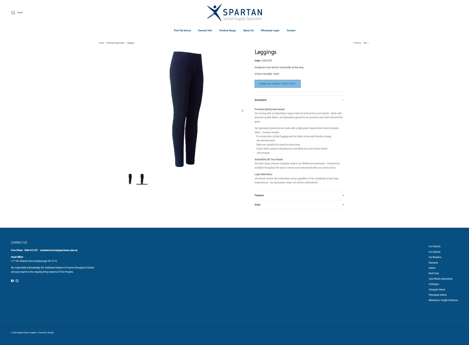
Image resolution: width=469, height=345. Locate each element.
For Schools (434, 251)
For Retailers (435, 257)
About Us (248, 30)
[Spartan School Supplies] (234, 12)
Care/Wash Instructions (441, 278)
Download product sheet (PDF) (277, 84)
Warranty (433, 262)
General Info (205, 30)
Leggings (130, 43)
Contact (291, 30)
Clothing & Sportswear (115, 43)
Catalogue (434, 284)
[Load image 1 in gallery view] (186, 109)
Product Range (227, 30)
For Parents (434, 246)
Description (261, 99)
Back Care (434, 273)
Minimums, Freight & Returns (443, 300)
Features (259, 195)
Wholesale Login (270, 30)
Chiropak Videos (437, 289)
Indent (432, 267)
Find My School (182, 30)
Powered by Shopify (46, 332)
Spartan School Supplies (27, 332)
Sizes (257, 204)
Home (101, 43)
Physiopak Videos (438, 294)
